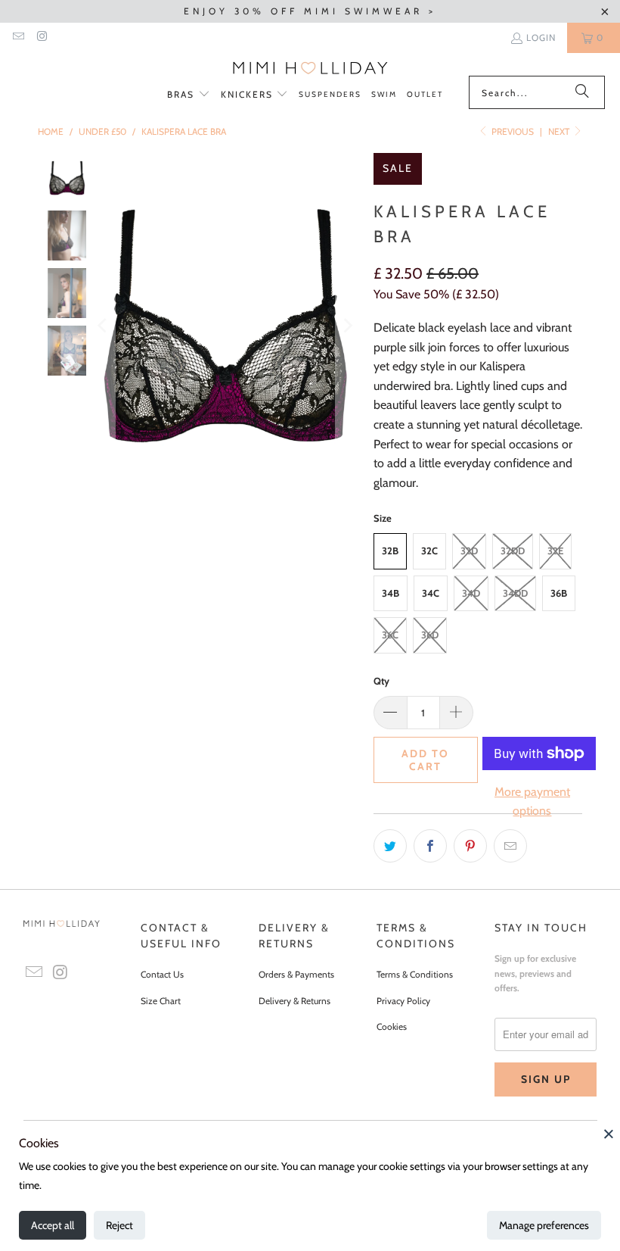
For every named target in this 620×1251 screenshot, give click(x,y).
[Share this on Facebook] (430, 846)
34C (430, 593)
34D (471, 593)
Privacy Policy (403, 1000)
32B (390, 550)
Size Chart (161, 1000)
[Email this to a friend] (510, 846)
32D (469, 550)
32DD (513, 550)
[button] (188, 95)
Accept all (52, 1225)
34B (390, 593)
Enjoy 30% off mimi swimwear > (310, 11)
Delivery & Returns (294, 1000)
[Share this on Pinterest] (470, 846)
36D (430, 635)
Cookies (392, 1026)
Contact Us (162, 974)
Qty (381, 681)
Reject (119, 1225)
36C (390, 635)
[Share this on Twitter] (390, 846)
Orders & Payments (296, 974)
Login (541, 37)
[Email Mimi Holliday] (17, 37)
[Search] (582, 92)
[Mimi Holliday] (310, 68)
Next (560, 131)
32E (555, 550)
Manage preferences (544, 1225)
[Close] (608, 1133)
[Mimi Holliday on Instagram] (41, 37)
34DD (515, 593)
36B (558, 593)
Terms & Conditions (415, 974)
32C (429, 550)
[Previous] (103, 325)
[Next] (347, 325)
